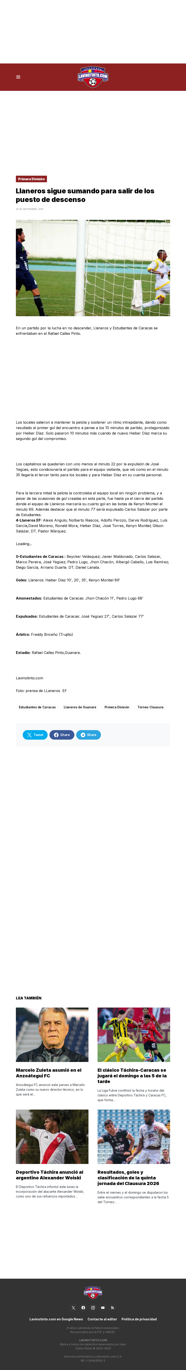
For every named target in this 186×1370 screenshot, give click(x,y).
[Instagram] (93, 1307)
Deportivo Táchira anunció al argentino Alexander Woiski (49, 1175)
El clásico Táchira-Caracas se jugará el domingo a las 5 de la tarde (132, 1075)
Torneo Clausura (150, 707)
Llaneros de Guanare (80, 707)
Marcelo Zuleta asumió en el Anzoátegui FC (48, 1073)
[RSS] (112, 1307)
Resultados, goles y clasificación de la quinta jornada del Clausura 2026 (128, 1177)
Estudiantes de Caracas (37, 707)
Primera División (31, 179)
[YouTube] (102, 1307)
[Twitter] (73, 1307)
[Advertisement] (93, 31)
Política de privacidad (139, 1319)
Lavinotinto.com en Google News (56, 1319)
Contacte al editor (102, 1319)
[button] (18, 77)
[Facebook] (83, 1307)
